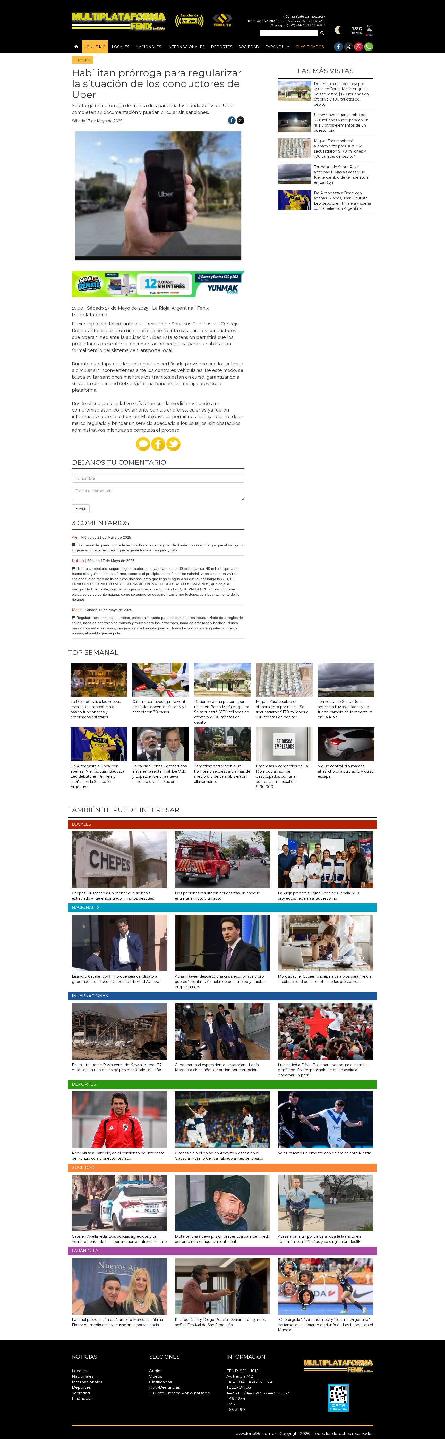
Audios (155, 1370)
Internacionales (186, 47)
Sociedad (248, 47)
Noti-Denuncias (164, 1387)
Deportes (221, 47)
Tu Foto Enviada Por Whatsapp (179, 1393)
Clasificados (310, 47)
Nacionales (148, 47)
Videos (155, 1376)
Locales (121, 47)
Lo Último (95, 47)
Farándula (277, 47)
